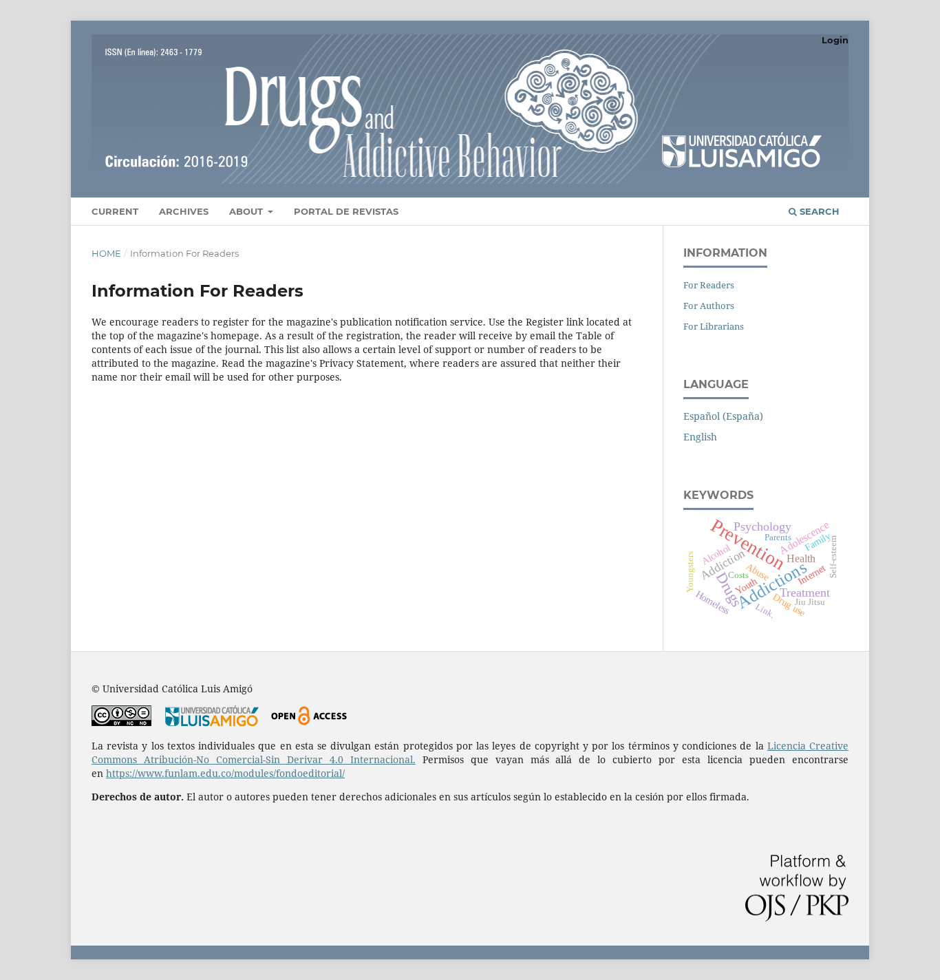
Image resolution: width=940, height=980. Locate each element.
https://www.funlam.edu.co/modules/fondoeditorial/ (225, 773)
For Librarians (713, 326)
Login (835, 39)
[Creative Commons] (121, 722)
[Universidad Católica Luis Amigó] (212, 722)
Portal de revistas (346, 211)
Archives (184, 211)
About (247, 211)
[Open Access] (309, 722)
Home (106, 253)
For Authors (708, 305)
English (700, 436)
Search (818, 211)
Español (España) (723, 416)
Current (115, 211)
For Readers (708, 285)
